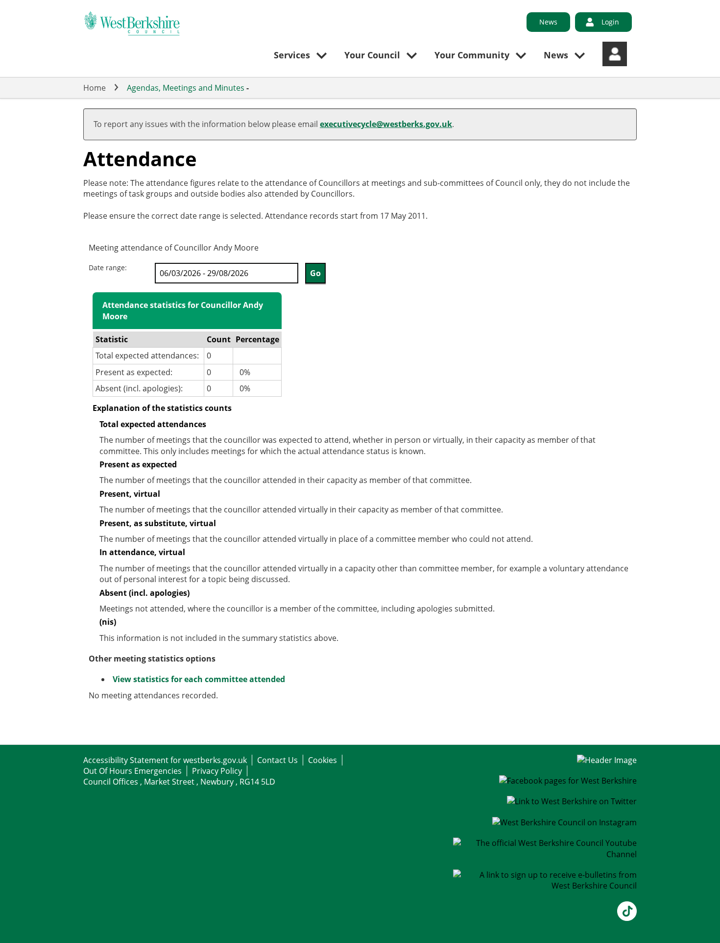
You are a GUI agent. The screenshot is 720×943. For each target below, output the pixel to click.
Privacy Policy (217, 770)
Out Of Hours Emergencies (132, 770)
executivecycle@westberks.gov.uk (386, 124)
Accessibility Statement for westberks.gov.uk (165, 760)
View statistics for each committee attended (199, 679)
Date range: (108, 267)
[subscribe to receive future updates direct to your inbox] (545, 885)
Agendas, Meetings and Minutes (185, 87)
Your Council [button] (372, 55)
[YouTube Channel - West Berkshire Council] (545, 854)
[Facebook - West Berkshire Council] (568, 780)
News (548, 21)
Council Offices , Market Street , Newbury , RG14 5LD (179, 781)
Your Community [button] (471, 55)
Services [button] (292, 55)
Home (94, 87)
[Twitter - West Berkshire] (572, 801)
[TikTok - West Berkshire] (627, 918)
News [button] (556, 55)
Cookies (322, 760)
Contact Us (277, 760)
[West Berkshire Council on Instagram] (564, 822)
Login (610, 21)
